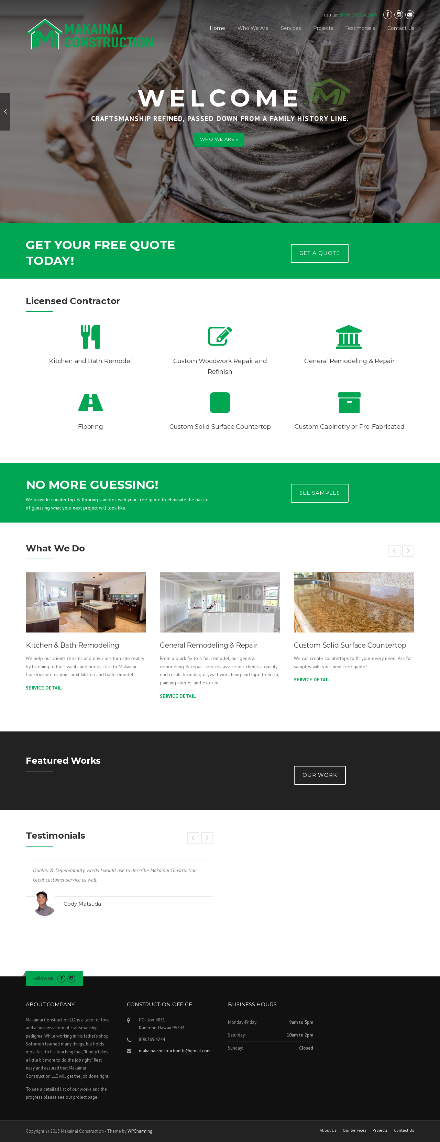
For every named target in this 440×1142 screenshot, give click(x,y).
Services (291, 28)
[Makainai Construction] (90, 34)
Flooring (90, 426)
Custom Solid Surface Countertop (220, 426)
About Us (328, 1130)
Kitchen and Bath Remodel (90, 361)
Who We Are (253, 28)
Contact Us (400, 28)
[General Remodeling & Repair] (220, 602)
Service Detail (44, 688)
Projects (323, 28)
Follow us (42, 978)
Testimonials (360, 28)
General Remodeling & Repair (209, 645)
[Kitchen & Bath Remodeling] (86, 602)
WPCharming (140, 1131)
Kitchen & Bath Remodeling (72, 645)
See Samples (319, 493)
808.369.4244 (358, 14)
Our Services (354, 1130)
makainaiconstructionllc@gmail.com (175, 1051)
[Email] (409, 14)
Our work (319, 775)
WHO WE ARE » (219, 139)
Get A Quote (319, 253)
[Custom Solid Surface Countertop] (354, 602)
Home (217, 28)
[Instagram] (398, 14)
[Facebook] (387, 14)
